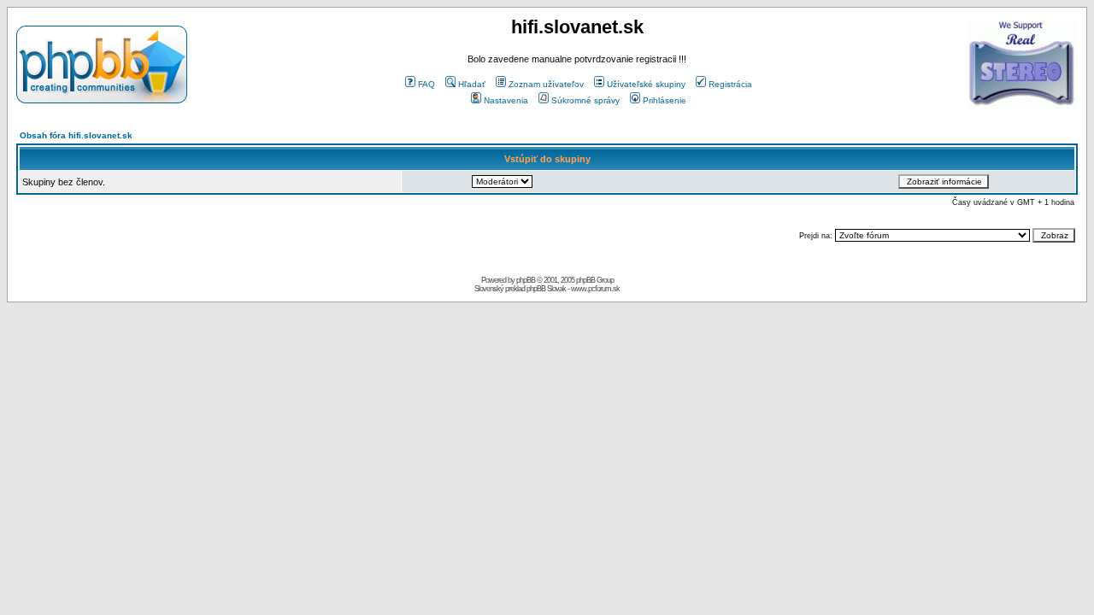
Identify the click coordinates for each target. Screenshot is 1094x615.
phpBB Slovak (546, 288)
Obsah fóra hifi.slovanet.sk (76, 135)
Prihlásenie (664, 100)
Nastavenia (506, 100)
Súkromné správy (585, 100)
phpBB (525, 280)
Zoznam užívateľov (546, 84)
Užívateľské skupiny (646, 84)
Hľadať (471, 84)
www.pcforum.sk (595, 288)
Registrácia (730, 84)
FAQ (426, 84)
